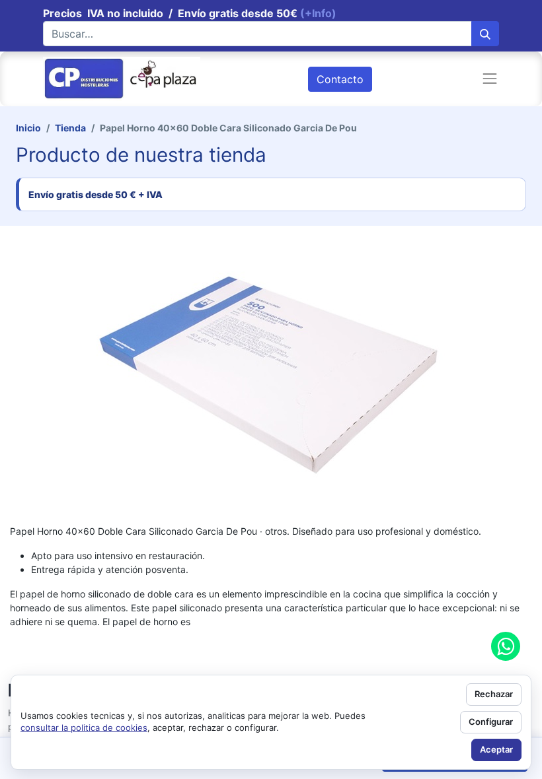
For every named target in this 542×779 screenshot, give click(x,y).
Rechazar (494, 694)
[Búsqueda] (485, 33)
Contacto (340, 79)
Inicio (28, 127)
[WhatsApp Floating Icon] (505, 646)
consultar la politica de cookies (83, 727)
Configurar (491, 721)
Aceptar (496, 749)
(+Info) (318, 13)
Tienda (70, 127)
